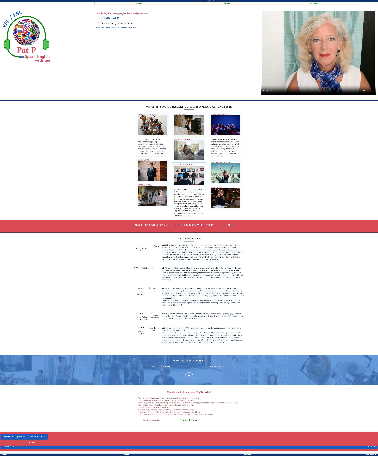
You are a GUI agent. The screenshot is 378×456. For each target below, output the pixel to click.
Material (226, 3)
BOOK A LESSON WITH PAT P (194, 225)
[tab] (152, 124)
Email (32, 443)
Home (4, 455)
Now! (231, 225)
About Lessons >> (160, 366)
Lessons (139, 3)
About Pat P (315, 3)
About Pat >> (217, 366)
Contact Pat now (189, 420)
